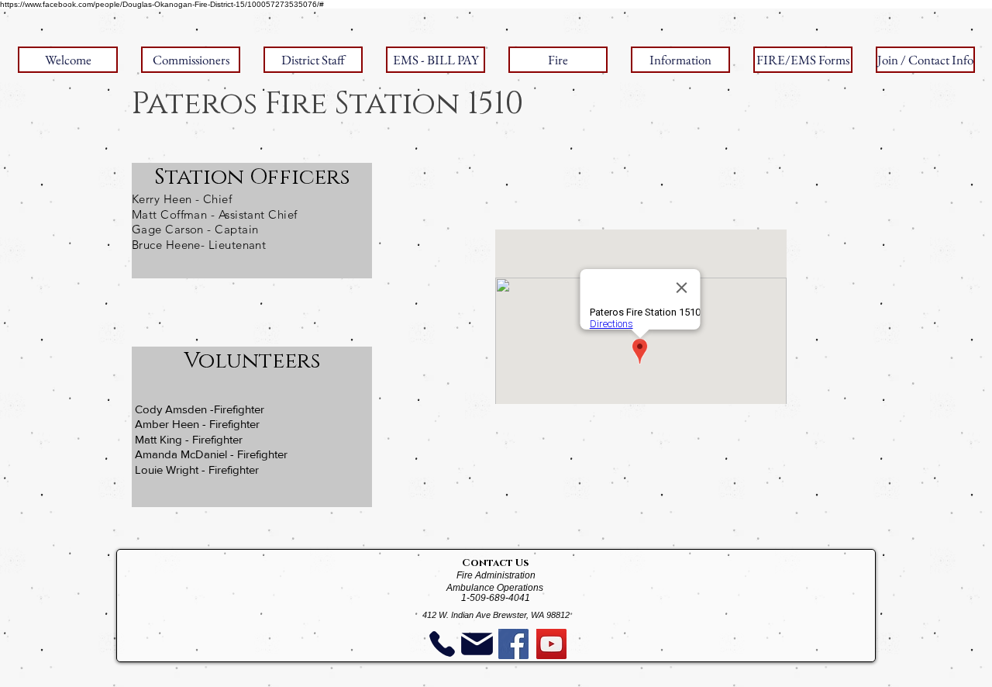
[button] (190, 60)
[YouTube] (551, 644)
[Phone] (441, 644)
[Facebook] (513, 644)
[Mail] (476, 644)
